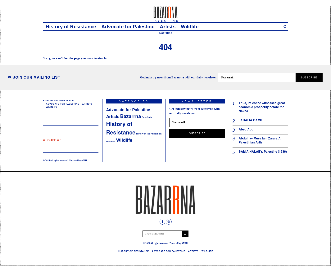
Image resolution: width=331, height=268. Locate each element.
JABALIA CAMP (250, 120)
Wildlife (189, 26)
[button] (185, 234)
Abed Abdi (246, 129)
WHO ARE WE (52, 140)
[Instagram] (169, 222)
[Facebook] (162, 222)
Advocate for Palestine (127, 26)
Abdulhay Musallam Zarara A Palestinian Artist (260, 140)
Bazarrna (130, 116)
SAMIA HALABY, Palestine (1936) (263, 152)
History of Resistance (71, 26)
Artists (167, 26)
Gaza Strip (147, 117)
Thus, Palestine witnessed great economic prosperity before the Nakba (262, 107)
